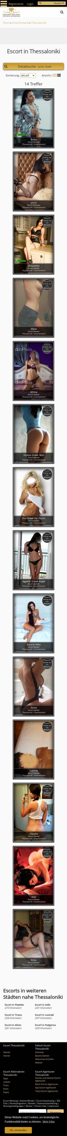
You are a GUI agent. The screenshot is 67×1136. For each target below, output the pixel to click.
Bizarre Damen (42, 1055)
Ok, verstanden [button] (18, 1130)
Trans (6, 1085)
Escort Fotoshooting (45, 1100)
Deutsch (57, 3)
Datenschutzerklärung (47, 1103)
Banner (29, 1106)
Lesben (6, 1082)
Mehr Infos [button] (49, 1121)
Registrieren (16, 4)
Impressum (54, 1106)
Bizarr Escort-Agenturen (46, 1084)
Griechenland (20, 23)
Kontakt (32, 1103)
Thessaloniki (38, 23)
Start (6, 23)
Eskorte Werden (27, 1100)
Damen (6, 1052)
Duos (5, 1088)
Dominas (39, 1052)
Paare (6, 1092)
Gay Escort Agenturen (45, 1087)
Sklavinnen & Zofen (44, 1059)
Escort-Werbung (10, 1100)
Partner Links (41, 1106)
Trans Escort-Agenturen (46, 1091)
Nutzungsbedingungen (13, 1106)
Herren (6, 1055)
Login (30, 4)
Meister (38, 1062)
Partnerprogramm (18, 1103)
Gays (5, 1078)
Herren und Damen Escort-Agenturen (48, 1079)
